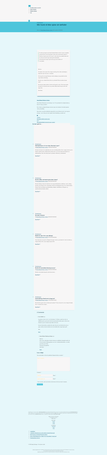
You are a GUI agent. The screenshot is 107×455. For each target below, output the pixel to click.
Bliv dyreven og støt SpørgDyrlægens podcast (38, 434)
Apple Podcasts (54, 426)
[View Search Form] (29, 6)
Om (31, 12)
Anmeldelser (32, 431)
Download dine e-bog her (35, 437)
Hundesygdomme (33, 11)
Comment (39, 372)
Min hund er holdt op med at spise (43, 118)
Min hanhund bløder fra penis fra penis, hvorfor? (46, 121)
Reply (39, 332)
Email (54, 378)
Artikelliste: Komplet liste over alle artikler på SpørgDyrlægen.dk (42, 432)
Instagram (53, 421)
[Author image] (53, 27)
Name (54, 375)
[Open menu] (29, 21)
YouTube (54, 422)
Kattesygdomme (33, 9)
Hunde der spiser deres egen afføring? (44, 235)
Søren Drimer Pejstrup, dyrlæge (47, 30)
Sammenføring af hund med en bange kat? (45, 298)
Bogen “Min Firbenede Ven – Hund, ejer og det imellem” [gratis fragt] (43, 436)
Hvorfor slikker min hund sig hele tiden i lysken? (46, 179)
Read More (37, 155)
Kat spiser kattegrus (40, 215)
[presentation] (54, 133)
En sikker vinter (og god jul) (35, 7)
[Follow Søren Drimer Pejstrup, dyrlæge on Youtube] (37, 115)
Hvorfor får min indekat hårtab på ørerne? (45, 268)
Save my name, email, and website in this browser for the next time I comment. (52, 381)
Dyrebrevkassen (40, 22)
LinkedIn (54, 423)
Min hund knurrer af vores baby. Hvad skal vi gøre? (47, 145)
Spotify (54, 427)
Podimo (54, 428)
